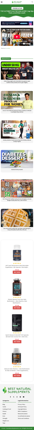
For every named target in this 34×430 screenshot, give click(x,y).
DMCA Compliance (22, 411)
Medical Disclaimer (23, 413)
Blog (4, 404)
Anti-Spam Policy (22, 407)
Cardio (4, 407)
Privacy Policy (21, 404)
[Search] (32, 2)
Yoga (4, 423)
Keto (4, 416)
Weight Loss (6, 420)
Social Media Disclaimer (24, 416)
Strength (5, 418)
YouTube (8, 48)
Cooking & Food (7, 409)
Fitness (4, 411)
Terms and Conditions (23, 418)
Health (4, 413)
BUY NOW (17, 272)
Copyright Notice (22, 409)
